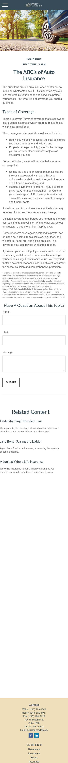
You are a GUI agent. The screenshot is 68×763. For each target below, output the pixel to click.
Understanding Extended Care (21, 421)
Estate (34, 757)
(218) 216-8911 (38, 712)
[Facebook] (31, 735)
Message (7, 352)
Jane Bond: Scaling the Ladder (21, 441)
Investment (34, 753)
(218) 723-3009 (38, 709)
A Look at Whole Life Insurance (21, 461)
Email (5, 332)
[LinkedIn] (36, 735)
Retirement (34, 749)
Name (6, 312)
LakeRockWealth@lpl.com (34, 729)
